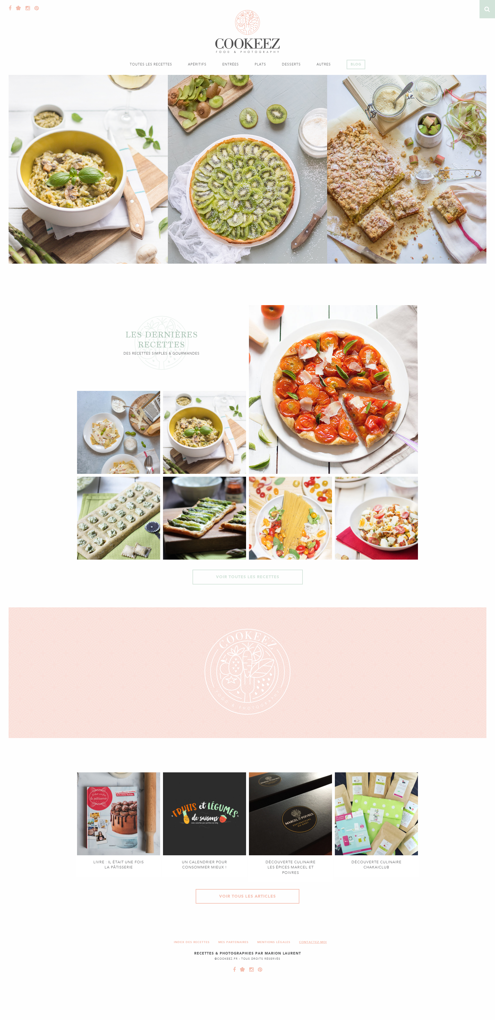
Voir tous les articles (247, 896)
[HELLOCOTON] (241, 970)
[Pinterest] (35, 8)
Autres (324, 64)
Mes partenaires (233, 942)
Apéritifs (197, 64)
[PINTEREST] (258, 970)
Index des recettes (192, 942)
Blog (356, 64)
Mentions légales (273, 942)
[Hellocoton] (17, 8)
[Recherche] (487, 9)
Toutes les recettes (151, 64)
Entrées (230, 64)
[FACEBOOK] (234, 970)
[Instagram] (26, 8)
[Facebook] (10, 8)
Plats (260, 64)
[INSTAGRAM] (250, 970)
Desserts (291, 64)
